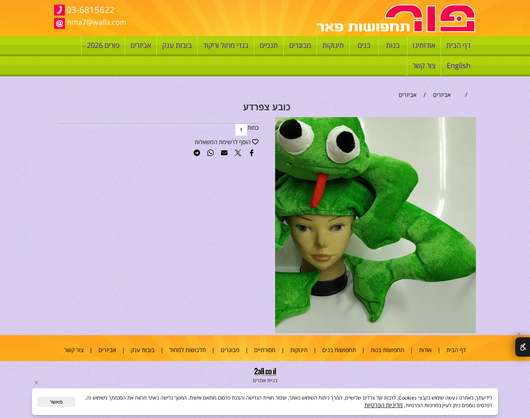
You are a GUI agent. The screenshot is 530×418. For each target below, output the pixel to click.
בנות (393, 45)
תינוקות (333, 45)
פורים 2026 (103, 45)
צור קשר (424, 65)
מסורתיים (264, 350)
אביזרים (141, 45)
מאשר (56, 402)
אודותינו (424, 45)
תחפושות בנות (387, 350)
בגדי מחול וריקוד (225, 45)
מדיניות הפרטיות (384, 405)
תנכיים (269, 45)
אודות (425, 350)
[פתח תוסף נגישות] (522, 347)
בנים (364, 45)
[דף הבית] (396, 30)
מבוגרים (300, 45)
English (459, 65)
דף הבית (458, 45)
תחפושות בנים (339, 350)
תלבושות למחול (187, 350)
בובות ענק (177, 45)
